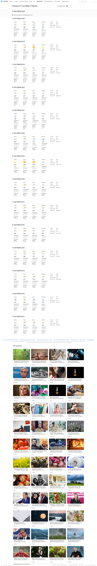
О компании (5, 565)
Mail (1, 565)
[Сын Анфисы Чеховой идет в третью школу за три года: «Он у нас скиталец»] (57, 411)
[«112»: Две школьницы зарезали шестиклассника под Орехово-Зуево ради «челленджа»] (75, 375)
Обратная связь (81, 565)
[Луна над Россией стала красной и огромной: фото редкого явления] (39, 518)
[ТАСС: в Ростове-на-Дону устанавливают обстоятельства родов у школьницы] (57, 357)
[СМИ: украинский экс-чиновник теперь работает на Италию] (75, 554)
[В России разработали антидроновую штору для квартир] (21, 518)
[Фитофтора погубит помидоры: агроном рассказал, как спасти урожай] (21, 447)
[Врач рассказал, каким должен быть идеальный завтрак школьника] (75, 518)
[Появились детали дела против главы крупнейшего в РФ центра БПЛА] (39, 357)
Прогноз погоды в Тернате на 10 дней (61, 339)
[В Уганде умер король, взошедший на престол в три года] (39, 429)
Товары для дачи (90, 339)
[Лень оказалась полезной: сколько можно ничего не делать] (75, 411)
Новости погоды (74, 339)
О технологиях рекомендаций (73, 565)
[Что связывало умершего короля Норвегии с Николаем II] (39, 447)
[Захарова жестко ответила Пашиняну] (21, 393)
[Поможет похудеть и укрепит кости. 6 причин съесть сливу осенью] (39, 393)
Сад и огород (82, 339)
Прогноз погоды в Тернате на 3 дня (10, 339)
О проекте (54, 565)
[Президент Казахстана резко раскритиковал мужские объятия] (21, 375)
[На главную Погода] (5, 1)
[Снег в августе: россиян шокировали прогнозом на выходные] (75, 429)
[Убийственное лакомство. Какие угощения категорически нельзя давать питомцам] (57, 375)
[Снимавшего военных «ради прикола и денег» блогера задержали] (57, 447)
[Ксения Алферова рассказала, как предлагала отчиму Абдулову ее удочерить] (39, 482)
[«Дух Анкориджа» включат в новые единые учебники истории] (39, 500)
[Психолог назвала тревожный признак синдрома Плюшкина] (21, 411)
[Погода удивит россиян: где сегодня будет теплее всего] (75, 482)
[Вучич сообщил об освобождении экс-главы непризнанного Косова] (21, 536)
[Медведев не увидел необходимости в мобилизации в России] (21, 500)
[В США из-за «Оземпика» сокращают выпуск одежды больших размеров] (39, 411)
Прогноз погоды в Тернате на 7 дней (44, 339)
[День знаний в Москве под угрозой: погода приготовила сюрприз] (39, 554)
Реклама (9, 565)
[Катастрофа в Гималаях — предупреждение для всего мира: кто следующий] (39, 375)
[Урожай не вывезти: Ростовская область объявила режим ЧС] (57, 518)
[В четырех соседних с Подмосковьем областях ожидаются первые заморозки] (39, 465)
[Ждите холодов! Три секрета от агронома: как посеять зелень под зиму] (57, 554)
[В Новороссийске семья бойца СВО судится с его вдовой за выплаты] (75, 393)
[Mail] (1, 1)
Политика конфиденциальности (62, 565)
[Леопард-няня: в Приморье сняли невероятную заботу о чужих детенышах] (21, 357)
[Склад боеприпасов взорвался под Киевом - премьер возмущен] (75, 447)
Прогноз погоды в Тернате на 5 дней (27, 339)
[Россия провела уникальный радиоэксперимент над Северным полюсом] (75, 536)
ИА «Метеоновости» (92, 565)
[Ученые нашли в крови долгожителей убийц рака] (75, 357)
